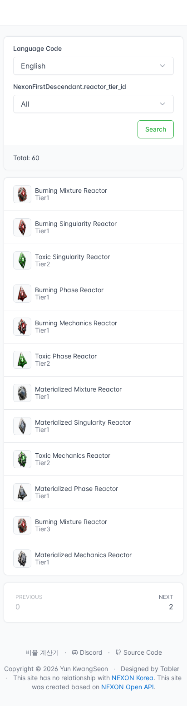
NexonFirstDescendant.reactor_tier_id (69, 86)
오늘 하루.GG (155, 12)
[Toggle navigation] (11, 12)
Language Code (37, 48)
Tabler (169, 668)
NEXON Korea (132, 677)
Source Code (142, 652)
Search (155, 129)
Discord (90, 652)
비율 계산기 (42, 652)
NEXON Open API (127, 687)
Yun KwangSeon (84, 668)
